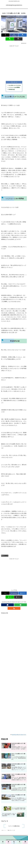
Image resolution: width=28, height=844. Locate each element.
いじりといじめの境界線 (14, 87)
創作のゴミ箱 (5, 555)
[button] (18, 39)
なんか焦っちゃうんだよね (15, 85)
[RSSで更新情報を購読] (14, 608)
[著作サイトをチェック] (7, 604)
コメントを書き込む (14, 826)
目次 (12, 82)
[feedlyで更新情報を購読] (20, 604)
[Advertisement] (14, 61)
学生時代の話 (12, 89)
